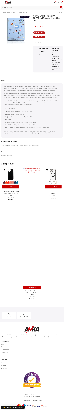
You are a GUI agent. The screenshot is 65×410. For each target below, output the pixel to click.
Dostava (3, 347)
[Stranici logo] (7, 2)
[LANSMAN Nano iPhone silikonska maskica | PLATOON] (10, 176)
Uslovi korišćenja (37, 400)
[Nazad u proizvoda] (60, 12)
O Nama (3, 344)
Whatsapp (4, 368)
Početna (3, 12)
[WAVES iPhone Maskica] (32, 227)
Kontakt (3, 355)
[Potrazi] (61, 7)
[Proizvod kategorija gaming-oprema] (8, 315)
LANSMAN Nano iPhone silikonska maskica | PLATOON (10, 190)
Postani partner (5, 349)
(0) (14, 197)
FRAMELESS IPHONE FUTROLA (53, 190)
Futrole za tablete (22, 12)
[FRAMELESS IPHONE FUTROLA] (53, 176)
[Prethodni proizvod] (58, 12)
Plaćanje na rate (5, 352)
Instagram (3, 365)
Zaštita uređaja (11, 12)
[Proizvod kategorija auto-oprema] (24, 315)
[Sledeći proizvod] (62, 12)
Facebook (3, 362)
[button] (34, 59)
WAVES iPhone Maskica (32, 291)
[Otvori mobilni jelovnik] (2, 2)
